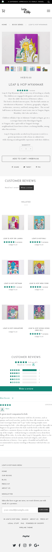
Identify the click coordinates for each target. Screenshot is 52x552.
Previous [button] (6, 48)
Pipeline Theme (26, 527)
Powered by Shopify (35, 523)
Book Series (17, 25)
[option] (26, 48)
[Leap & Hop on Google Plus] (36, 546)
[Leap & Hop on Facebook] (19, 546)
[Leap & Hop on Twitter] (14, 546)
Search (25, 519)
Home (4, 25)
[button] (22, 90)
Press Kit (6, 484)
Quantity (26, 145)
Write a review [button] (26, 388)
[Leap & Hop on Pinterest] (30, 546)
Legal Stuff (13, 523)
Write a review (26, 187)
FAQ (22, 523)
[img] (5, 405)
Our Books (7, 475)
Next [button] (45, 48)
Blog (4, 480)
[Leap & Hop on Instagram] (25, 546)
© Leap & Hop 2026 (12, 519)
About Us (6, 488)
